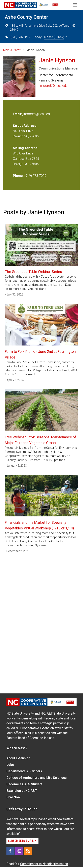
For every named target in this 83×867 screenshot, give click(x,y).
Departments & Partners (24, 771)
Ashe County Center (26, 17)
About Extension (18, 758)
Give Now (13, 797)
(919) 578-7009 (35, 176)
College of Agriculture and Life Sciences (36, 778)
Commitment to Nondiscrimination (44, 864)
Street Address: (25, 126)
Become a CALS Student (24, 784)
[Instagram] (19, 851)
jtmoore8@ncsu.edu (53, 86)
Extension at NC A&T (21, 791)
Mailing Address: (25, 148)
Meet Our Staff (12, 50)
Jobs (10, 765)
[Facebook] (10, 851)
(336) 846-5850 (20, 37)
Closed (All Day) (54, 37)
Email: (18, 114)
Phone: (18, 176)
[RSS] (28, 851)
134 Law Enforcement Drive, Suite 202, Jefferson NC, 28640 (43, 27)
